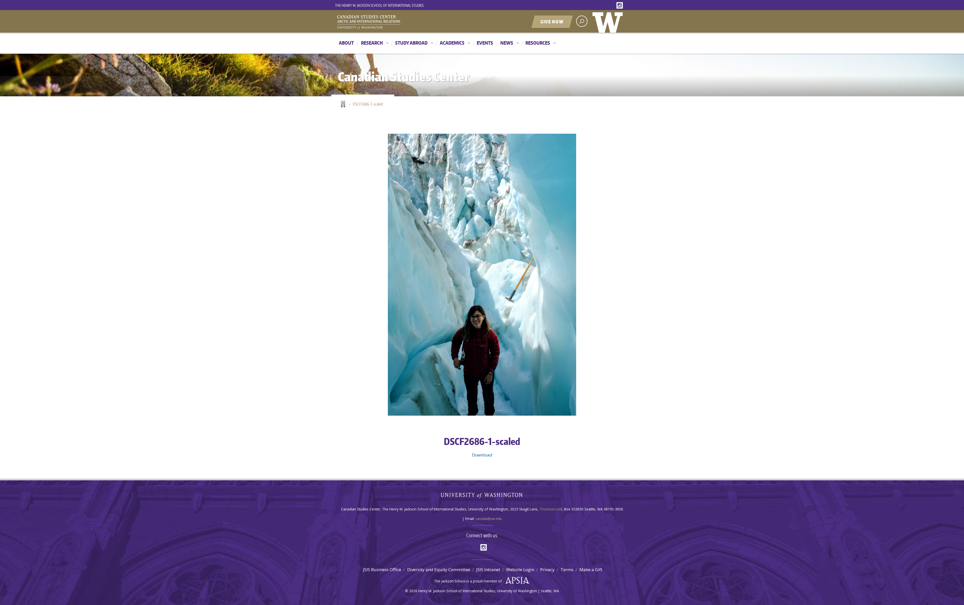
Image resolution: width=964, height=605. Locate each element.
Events (485, 43)
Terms (567, 569)
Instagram (620, 5)
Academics (452, 43)
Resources (537, 43)
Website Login (520, 569)
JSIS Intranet (488, 569)
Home (342, 104)
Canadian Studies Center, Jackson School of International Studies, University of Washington (391, 21)
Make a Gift (590, 569)
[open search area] (581, 21)
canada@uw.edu (488, 518)
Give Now (552, 21)
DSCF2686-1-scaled (368, 104)
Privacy (547, 569)
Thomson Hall (550, 509)
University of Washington (608, 21)
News (506, 43)
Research (372, 43)
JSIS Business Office (382, 569)
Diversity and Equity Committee (438, 569)
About (346, 43)
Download (482, 455)
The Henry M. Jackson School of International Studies (379, 5)
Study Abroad (411, 43)
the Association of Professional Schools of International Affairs (516, 580)
